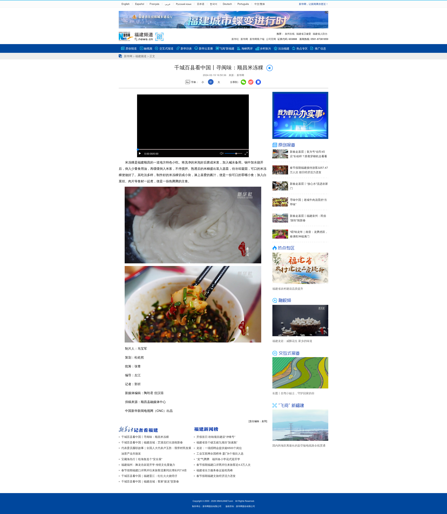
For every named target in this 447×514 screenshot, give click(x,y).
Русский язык (183, 4)
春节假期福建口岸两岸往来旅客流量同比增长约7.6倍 (154, 470)
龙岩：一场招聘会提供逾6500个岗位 (219, 448)
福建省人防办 (320, 33)
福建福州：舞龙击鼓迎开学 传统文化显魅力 (148, 465)
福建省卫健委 (303, 33)
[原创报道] (300, 145)
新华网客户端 (257, 39)
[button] (140, 153)
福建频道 (140, 56)
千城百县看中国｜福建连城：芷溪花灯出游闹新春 (152, 442)
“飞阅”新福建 (226, 48)
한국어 (213, 4)
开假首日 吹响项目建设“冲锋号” (215, 437)
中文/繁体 (259, 4)
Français (154, 4)
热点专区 (302, 48)
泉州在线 (290, 33)
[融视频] (300, 300)
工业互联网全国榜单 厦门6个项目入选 (219, 453)
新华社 (235, 39)
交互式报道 (166, 48)
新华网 (244, 39)
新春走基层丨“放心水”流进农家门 (309, 186)
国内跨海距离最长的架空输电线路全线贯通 (298, 445)
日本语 (200, 4)
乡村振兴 (265, 48)
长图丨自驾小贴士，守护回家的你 (293, 393)
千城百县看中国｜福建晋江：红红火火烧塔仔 (149, 476)
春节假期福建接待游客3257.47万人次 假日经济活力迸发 (309, 170)
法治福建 (283, 48)
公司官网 (271, 39)
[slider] (236, 153)
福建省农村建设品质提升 (287, 289)
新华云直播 (206, 48)
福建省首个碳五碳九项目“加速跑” (216, 442)
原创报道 (131, 48)
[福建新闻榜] (230, 429)
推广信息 (320, 48)
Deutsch (227, 4)
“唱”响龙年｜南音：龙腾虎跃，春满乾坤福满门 (309, 234)
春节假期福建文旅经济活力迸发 (216, 476)
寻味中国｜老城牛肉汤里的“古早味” (308, 202)
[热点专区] (300, 248)
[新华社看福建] (155, 429)
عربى (167, 4)
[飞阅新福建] (300, 405)
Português (243, 4)
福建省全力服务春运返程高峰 (214, 470)
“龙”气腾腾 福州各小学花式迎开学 (218, 459)
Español (139, 4)
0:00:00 (148, 153)
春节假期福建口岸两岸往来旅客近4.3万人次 (223, 465)
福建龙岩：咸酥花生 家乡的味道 (292, 341)
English (126, 4)
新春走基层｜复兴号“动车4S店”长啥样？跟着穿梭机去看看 (308, 154)
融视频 (148, 48)
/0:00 (155, 153)
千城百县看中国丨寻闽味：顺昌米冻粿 (145, 437)
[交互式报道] (300, 352)
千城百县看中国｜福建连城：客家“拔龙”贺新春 (150, 481)
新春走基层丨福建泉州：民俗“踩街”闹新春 (308, 218)
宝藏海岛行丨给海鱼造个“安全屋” (141, 459)
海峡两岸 (247, 48)
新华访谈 (186, 48)
